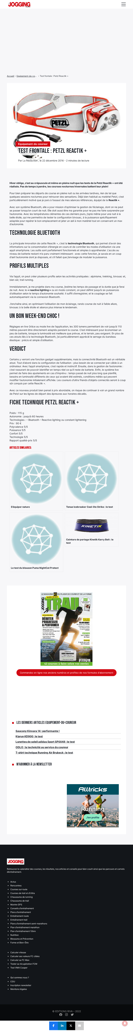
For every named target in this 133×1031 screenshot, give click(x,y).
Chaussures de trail (19, 900)
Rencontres (15, 885)
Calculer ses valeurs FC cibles (24, 956)
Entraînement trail (18, 919)
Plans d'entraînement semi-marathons (28, 923)
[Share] (53, 1025)
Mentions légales (18, 989)
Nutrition (14, 935)
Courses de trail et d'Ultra (22, 893)
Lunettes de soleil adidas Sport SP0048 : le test (45, 741)
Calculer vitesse (18, 952)
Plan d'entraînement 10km (23, 931)
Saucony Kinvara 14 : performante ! (38, 731)
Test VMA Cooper (18, 967)
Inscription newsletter (20, 985)
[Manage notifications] (125, 1023)
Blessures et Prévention (21, 938)
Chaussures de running (21, 897)
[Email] (79, 1025)
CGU (12, 981)
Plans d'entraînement (20, 912)
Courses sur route (18, 889)
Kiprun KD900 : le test (29, 736)
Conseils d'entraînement (22, 908)
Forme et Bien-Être (19, 942)
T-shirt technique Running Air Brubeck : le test (44, 752)
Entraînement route (19, 916)
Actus (13, 881)
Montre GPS (16, 904)
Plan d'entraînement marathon (24, 927)
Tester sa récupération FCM (23, 964)
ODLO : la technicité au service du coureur (42, 747)
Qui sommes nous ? (19, 977)
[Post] (70, 1025)
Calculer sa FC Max (19, 960)
